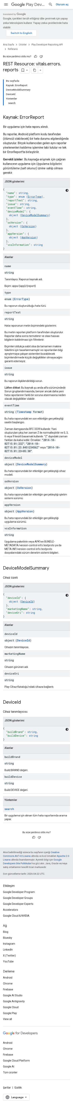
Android (7, 977)
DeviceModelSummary (35, 215)
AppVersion (28, 237)
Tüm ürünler (10, 1072)
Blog (5, 931)
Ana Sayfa (8, 44)
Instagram (9, 943)
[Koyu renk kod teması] (67, 190)
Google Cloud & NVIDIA (16, 915)
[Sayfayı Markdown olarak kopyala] (34, 70)
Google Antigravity (14, 1001)
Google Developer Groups (18, 897)
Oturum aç (62, 4)
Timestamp (24, 412)
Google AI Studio (12, 995)
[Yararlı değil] (41, 56)
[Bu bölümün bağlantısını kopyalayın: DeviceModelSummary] (53, 568)
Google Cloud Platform (16, 1060)
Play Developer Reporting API (35, 4)
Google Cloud (11, 1007)
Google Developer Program (19, 892)
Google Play (10, 1013)
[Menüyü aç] (6, 4)
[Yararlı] (35, 56)
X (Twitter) (9, 955)
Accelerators (10, 909)
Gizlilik (18, 1087)
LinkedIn (8, 949)
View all (7, 1019)
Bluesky (7, 937)
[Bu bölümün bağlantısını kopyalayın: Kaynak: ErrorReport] (47, 117)
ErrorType (35, 196)
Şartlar (7, 1087)
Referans (13, 49)
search (9, 809)
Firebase (8, 989)
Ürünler (23, 44)
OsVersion (28, 226)
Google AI (8, 1066)
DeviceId (27, 601)
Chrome (8, 983)
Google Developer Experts (18, 903)
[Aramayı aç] (50, 4)
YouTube (8, 961)
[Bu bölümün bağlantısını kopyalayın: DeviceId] (24, 702)
